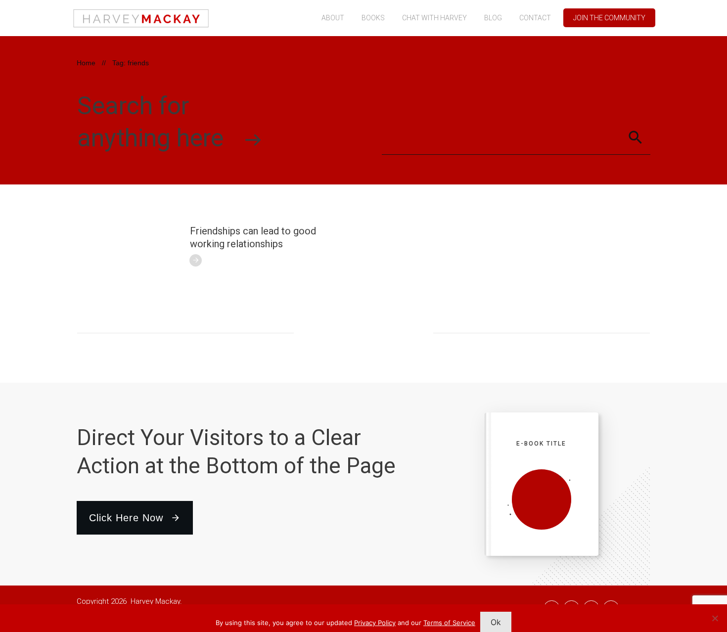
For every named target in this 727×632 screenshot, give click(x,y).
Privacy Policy (375, 623)
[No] (715, 618)
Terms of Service (449, 623)
